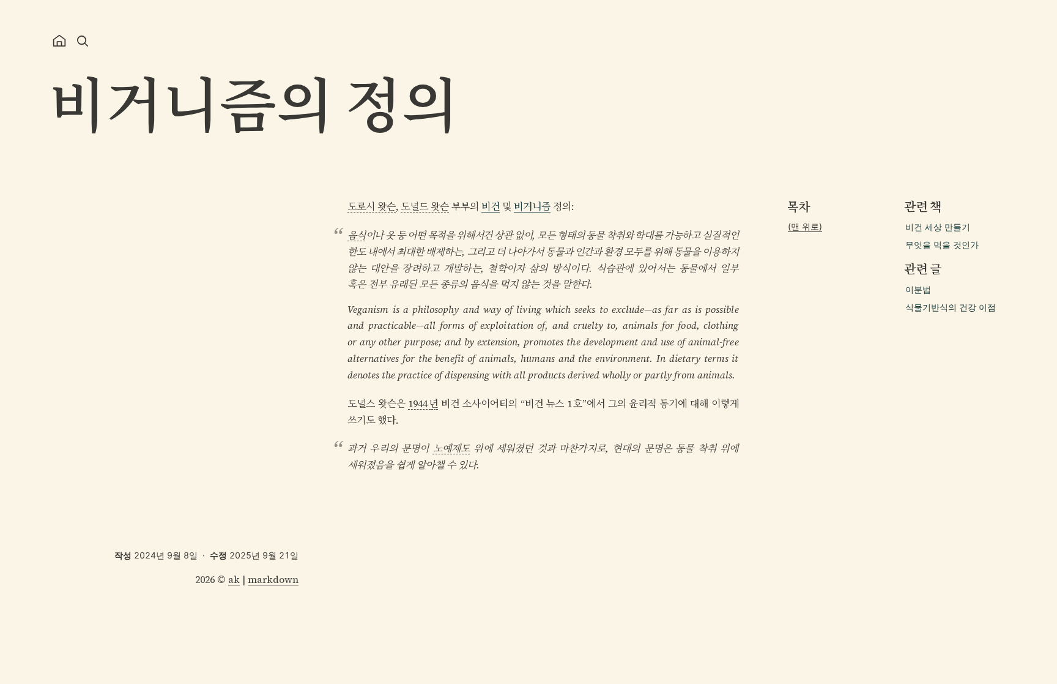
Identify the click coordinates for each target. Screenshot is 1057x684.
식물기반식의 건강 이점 (950, 307)
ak (234, 579)
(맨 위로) (805, 226)
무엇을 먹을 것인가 (942, 244)
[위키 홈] (59, 41)
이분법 (918, 289)
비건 (490, 206)
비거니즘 (532, 206)
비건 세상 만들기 (937, 227)
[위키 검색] (82, 41)
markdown (273, 579)
